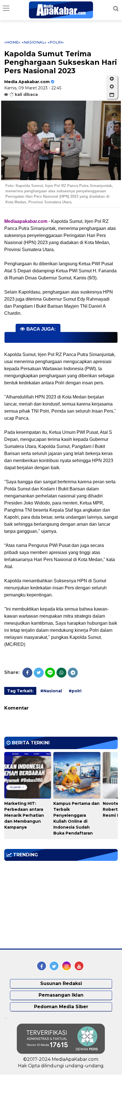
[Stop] (112, 87)
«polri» (56, 42)
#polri (75, 690)
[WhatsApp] (61, 673)
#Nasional (51, 690)
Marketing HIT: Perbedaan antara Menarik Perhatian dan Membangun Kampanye (24, 815)
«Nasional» (34, 42)
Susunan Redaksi (61, 983)
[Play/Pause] (112, 79)
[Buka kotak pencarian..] (116, 8)
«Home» (12, 42)
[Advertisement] (46, 904)
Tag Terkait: (20, 690)
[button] (112, 95)
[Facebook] (27, 673)
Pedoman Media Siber (61, 1006)
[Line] (50, 673)
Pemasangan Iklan (61, 995)
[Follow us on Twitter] (54, 966)
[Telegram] (73, 673)
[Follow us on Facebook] (42, 966)
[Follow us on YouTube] (79, 966)
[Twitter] (39, 673)
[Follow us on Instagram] (66, 966)
